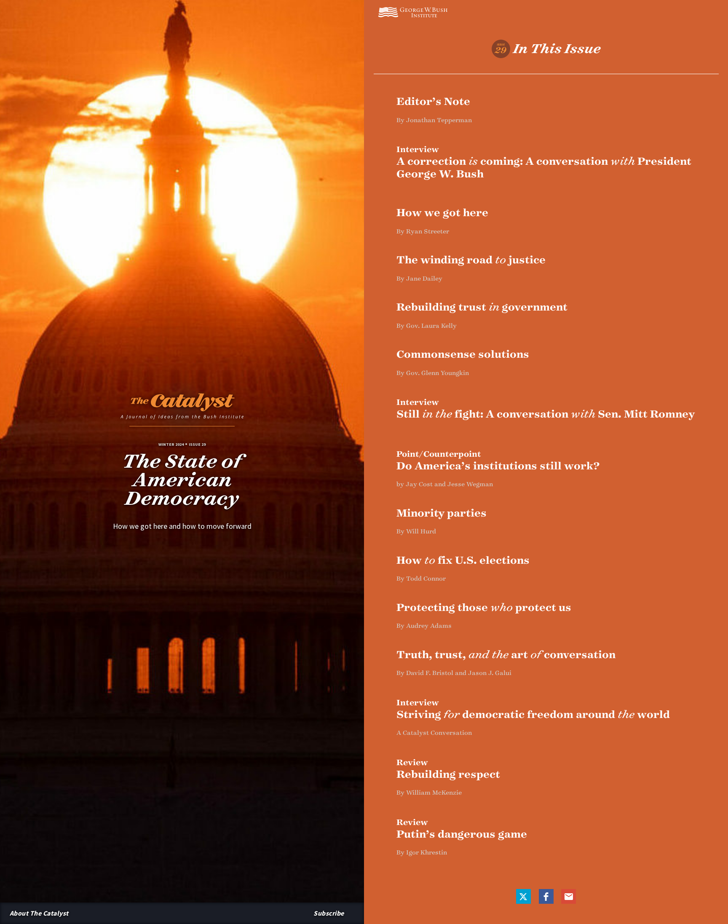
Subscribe (328, 913)
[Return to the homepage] (182, 408)
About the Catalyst (39, 913)
